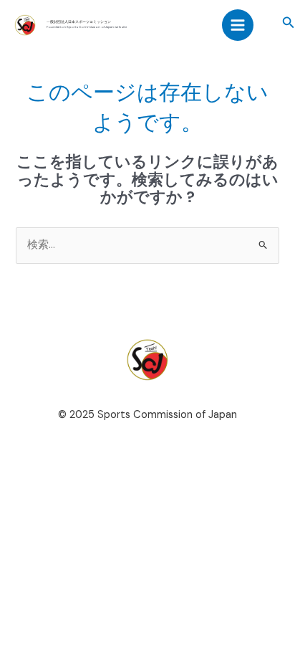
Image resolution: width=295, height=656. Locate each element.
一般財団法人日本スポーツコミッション (79, 21)
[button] (288, 23)
